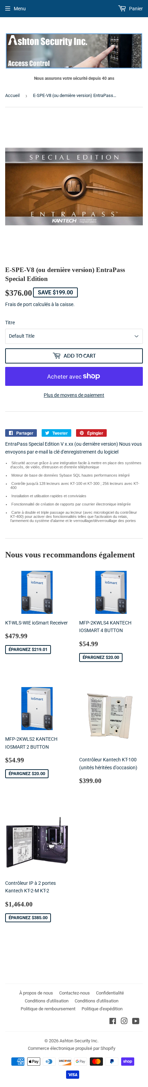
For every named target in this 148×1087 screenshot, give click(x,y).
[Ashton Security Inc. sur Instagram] (124, 1022)
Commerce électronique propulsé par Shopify (71, 1048)
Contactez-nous (74, 993)
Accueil (12, 95)
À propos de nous (36, 993)
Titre (10, 322)
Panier (135, 8)
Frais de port (18, 304)
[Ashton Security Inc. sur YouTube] (135, 1022)
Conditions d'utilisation (46, 1000)
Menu (20, 8)
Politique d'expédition (102, 1008)
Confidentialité (110, 993)
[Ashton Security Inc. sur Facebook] (112, 1022)
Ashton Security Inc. (79, 1040)
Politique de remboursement (48, 1008)
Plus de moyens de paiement (74, 395)
